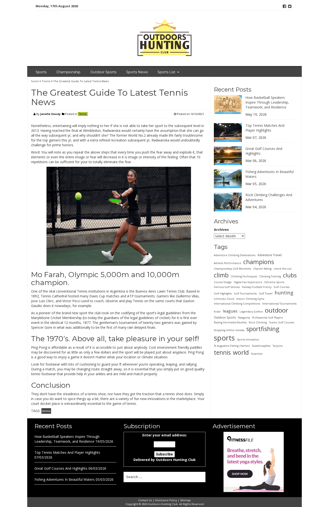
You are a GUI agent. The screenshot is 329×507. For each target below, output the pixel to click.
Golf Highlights (223, 293)
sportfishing (262, 329)
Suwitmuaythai (261, 345)
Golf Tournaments (245, 293)
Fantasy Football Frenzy (256, 287)
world (241, 352)
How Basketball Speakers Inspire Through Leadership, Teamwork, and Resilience (267, 102)
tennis (46, 411)
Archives (221, 229)
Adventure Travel (269, 255)
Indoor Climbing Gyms (250, 298)
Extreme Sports (274, 282)
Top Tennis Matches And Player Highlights (264, 128)
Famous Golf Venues (227, 287)
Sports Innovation (248, 339)
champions (258, 262)
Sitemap (185, 500)
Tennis (46, 81)
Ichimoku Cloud (224, 298)
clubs (290, 275)
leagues (230, 311)
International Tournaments (279, 303)
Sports (41, 72)
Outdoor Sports (103, 72)
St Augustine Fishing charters (232, 345)
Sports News (137, 72)
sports (224, 338)
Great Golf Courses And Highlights (60, 468)
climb (221, 275)
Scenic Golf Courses (281, 322)
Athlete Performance (227, 263)
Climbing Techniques (244, 276)
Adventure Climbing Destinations (234, 255)
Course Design (223, 282)
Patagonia (244, 317)
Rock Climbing (258, 322)
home (35, 81)
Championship (68, 72)
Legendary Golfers (251, 311)
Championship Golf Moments (232, 268)
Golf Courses (282, 287)
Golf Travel (265, 293)
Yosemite (257, 353)
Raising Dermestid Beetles (230, 322)
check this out (282, 268)
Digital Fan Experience (248, 282)
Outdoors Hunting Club (176, 459)
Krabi (217, 311)
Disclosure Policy (166, 500)
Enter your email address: (164, 447)
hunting (284, 292)
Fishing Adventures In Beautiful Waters (64, 479)
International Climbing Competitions (237, 303)
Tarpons (278, 345)
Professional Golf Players (267, 317)
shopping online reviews (229, 330)
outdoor (276, 310)
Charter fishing (262, 268)
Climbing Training (270, 276)
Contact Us (145, 500)
